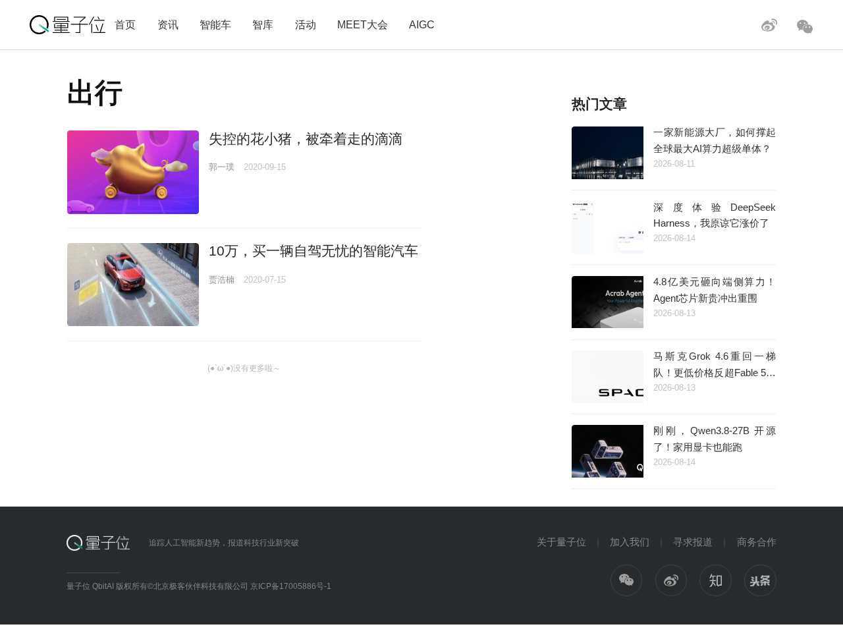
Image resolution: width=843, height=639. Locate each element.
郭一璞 (221, 167)
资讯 (167, 24)
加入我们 (629, 541)
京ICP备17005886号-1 (290, 586)
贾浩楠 (221, 280)
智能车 (215, 24)
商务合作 (756, 541)
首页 (125, 24)
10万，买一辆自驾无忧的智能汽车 (313, 250)
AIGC (422, 24)
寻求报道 (693, 541)
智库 (262, 24)
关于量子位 (561, 541)
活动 (305, 24)
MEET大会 (362, 24)
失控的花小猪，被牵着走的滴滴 (305, 138)
